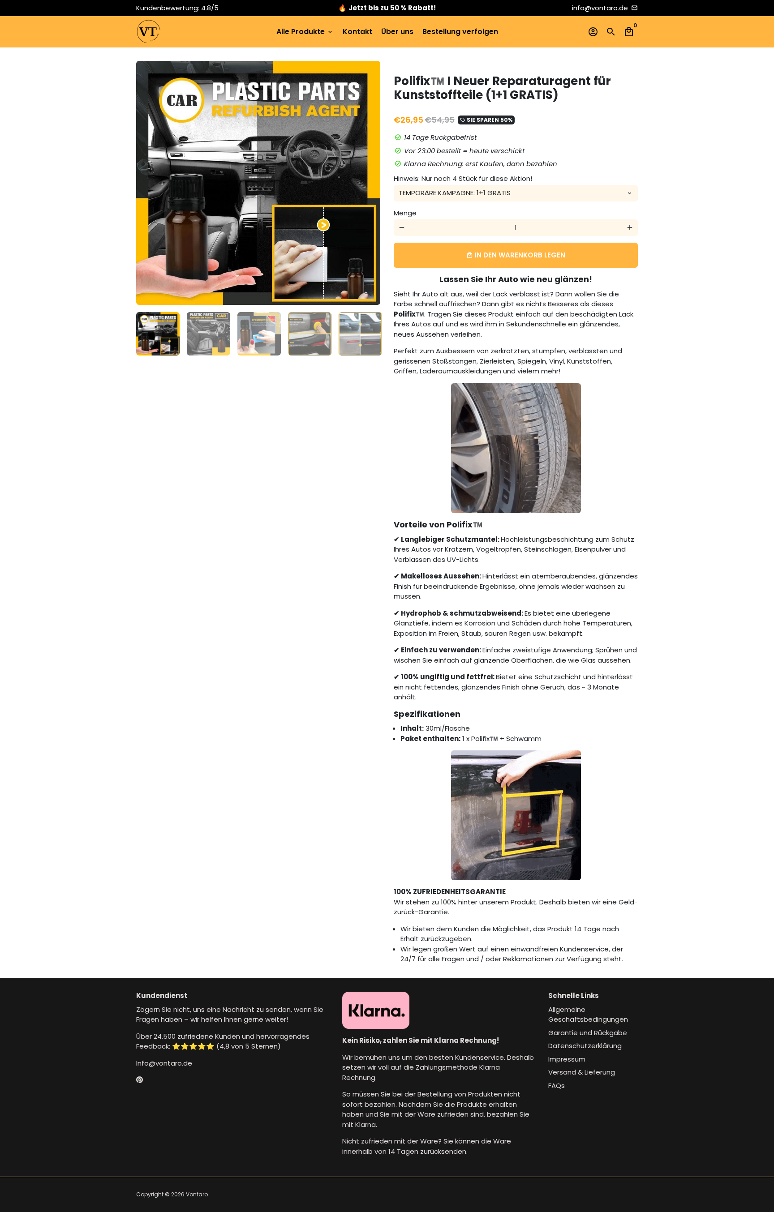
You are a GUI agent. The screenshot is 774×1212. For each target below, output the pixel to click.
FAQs (556, 1085)
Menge (405, 213)
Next (369, 183)
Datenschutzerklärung (585, 1045)
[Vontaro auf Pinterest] (139, 1079)
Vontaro (197, 1194)
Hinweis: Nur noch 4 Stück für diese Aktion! (463, 178)
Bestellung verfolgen (460, 31)
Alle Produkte (305, 31)
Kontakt (357, 31)
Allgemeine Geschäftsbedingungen (588, 1014)
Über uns (397, 31)
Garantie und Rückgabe (587, 1032)
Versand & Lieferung (581, 1072)
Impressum (566, 1059)
